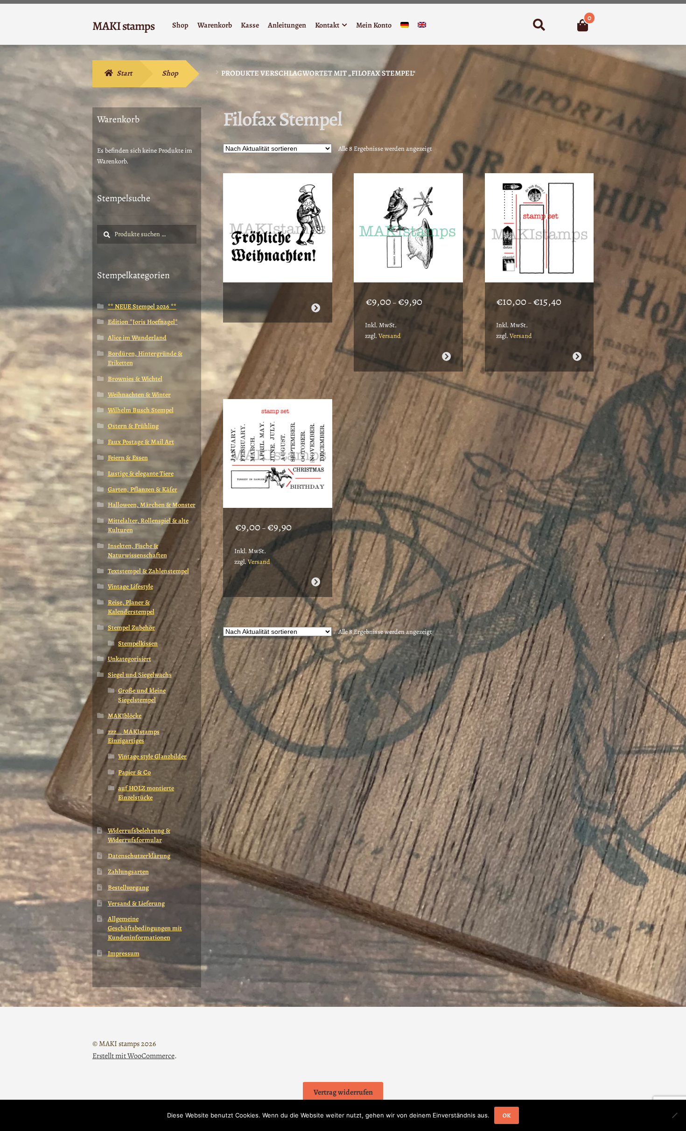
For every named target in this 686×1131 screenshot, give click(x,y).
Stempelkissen (138, 643)
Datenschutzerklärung (139, 855)
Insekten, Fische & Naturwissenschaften (137, 550)
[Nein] (674, 1115)
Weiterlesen (315, 307)
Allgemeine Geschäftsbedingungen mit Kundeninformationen (145, 928)
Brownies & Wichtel (135, 378)
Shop (180, 25)
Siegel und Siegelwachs (140, 674)
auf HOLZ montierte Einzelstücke (146, 793)
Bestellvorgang (128, 887)
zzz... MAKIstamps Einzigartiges (134, 736)
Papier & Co (134, 772)
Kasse (250, 25)
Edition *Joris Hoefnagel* (143, 321)
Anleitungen (287, 25)
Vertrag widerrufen (343, 1092)
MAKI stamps (123, 26)
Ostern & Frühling (133, 425)
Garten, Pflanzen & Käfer (142, 489)
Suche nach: (539, 25)
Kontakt (327, 25)
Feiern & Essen (128, 457)
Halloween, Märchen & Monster (152, 504)
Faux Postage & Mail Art (141, 441)
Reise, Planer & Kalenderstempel (131, 607)
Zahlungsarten (128, 871)
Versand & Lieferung (136, 903)
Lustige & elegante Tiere (141, 473)
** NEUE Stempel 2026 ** (142, 306)
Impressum (124, 953)
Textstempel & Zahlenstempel (148, 571)
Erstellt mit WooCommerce (133, 1056)
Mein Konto (374, 25)
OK (507, 1115)
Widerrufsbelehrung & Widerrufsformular (139, 835)
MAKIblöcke (124, 715)
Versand (389, 335)
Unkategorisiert (129, 658)
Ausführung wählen (446, 356)
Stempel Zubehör (131, 627)
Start (124, 73)
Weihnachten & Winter (139, 394)
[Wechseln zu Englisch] (422, 27)
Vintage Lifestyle (130, 586)
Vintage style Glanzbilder (152, 756)
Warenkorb (214, 25)
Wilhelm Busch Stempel (141, 410)
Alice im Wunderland (137, 337)
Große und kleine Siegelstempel (142, 695)
